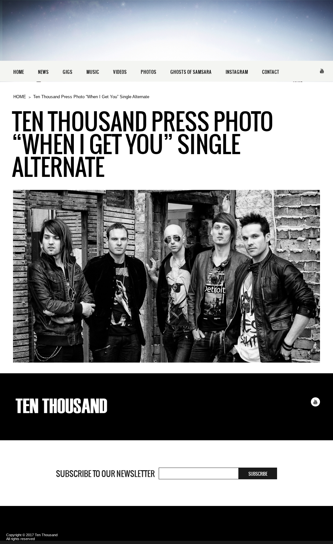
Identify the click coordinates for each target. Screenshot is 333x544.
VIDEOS (120, 72)
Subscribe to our (105, 474)
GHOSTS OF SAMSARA (191, 72)
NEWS (43, 72)
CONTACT (270, 72)
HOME (18, 72)
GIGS (68, 72)
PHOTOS (148, 72)
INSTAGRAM (237, 72)
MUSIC (93, 72)
